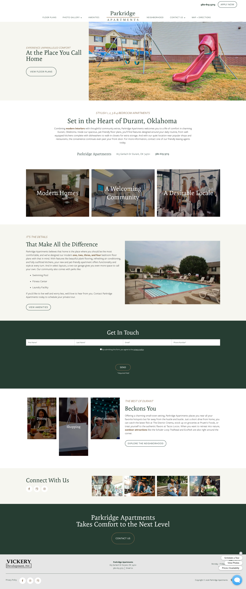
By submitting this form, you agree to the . (123, 349)
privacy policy (139, 349)
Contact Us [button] (123, 538)
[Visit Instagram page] (44, 489)
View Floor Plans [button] (41, 71)
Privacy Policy (11, 579)
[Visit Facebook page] (29, 489)
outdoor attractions (136, 429)
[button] (227, 4)
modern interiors (75, 128)
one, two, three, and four (87, 255)
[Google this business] (37, 489)
